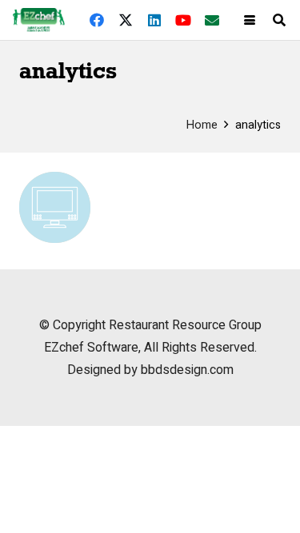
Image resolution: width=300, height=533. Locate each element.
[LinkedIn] (154, 20)
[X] (125, 20)
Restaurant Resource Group (185, 325)
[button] (250, 20)
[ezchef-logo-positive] (39, 20)
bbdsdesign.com (187, 370)
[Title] (212, 20)
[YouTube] (183, 20)
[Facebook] (96, 20)
